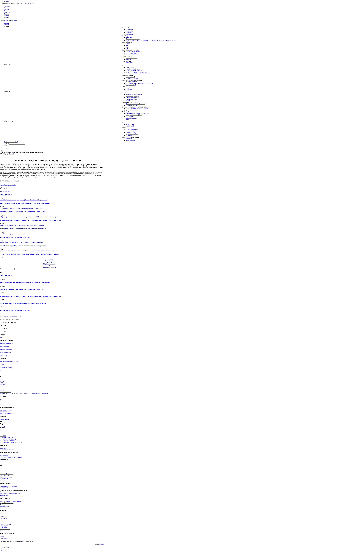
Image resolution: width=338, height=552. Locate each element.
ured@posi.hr (30, 3)
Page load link (5, 547)
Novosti (11, 154)
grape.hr (101, 544)
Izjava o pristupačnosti (27, 541)
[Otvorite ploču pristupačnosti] (1, 549)
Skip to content (5, 1)
